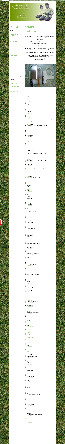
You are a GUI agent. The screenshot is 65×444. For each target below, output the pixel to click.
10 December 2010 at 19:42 (30, 283)
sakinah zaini (28, 176)
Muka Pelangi (12, 97)
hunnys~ (28, 133)
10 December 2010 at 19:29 (30, 200)
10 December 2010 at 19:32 (30, 218)
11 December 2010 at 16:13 (30, 415)
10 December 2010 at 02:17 (30, 128)
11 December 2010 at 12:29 (30, 405)
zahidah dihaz (28, 332)
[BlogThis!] (27, 96)
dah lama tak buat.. (12, 96)
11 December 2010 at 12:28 (30, 400)
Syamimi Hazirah (29, 124)
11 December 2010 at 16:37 (30, 422)
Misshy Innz (28, 108)
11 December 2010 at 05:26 (30, 337)
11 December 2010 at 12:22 (30, 352)
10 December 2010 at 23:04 (30, 306)
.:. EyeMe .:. (28, 324)
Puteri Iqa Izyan (29, 300)
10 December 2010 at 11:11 (30, 174)
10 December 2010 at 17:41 (30, 191)
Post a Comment (28, 424)
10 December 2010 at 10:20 (30, 169)
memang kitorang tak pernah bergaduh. (14, 86)
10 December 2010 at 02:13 (30, 113)
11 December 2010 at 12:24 (30, 372)
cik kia (27, 129)
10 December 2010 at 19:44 (30, 294)
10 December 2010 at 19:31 (30, 214)
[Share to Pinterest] (29, 96)
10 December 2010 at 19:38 (30, 248)
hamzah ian (28, 189)
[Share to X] (28, 96)
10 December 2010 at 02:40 (30, 141)
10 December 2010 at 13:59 (30, 183)
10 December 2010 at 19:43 (30, 288)
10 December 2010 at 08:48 (30, 157)
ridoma (28, 304)
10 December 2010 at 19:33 (30, 224)
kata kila (28, 163)
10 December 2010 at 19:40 (30, 265)
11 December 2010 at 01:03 (30, 322)
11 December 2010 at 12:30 (30, 411)
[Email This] (26, 96)
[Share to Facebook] (28, 96)
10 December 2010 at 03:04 (30, 145)
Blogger (36, 442)
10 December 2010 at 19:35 (30, 239)
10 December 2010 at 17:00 (30, 187)
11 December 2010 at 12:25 (30, 377)
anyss (27, 181)
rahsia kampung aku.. (12, 92)
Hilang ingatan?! (29, 336)
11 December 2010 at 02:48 (30, 326)
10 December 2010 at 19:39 (30, 254)
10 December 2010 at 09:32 (30, 165)
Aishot (27, 320)
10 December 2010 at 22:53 (30, 302)
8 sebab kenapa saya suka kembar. (14, 91)
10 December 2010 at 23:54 (30, 318)
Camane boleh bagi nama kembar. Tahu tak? (15, 90)
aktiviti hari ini (12, 87)
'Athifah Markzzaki (29, 101)
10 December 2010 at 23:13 (30, 313)
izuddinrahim (28, 193)
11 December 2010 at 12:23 (30, 364)
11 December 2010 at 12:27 (30, 396)
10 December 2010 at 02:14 (30, 122)
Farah (27, 159)
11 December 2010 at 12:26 (30, 383)
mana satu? (11, 95)
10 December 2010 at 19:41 (30, 270)
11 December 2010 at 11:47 (30, 346)
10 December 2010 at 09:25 (30, 161)
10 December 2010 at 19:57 (30, 298)
